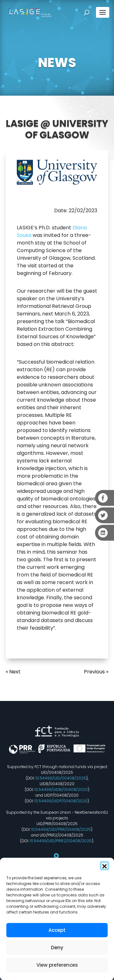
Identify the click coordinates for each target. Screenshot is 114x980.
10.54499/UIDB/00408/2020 (61, 789)
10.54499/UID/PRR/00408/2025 (61, 829)
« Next (13, 671)
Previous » (96, 671)
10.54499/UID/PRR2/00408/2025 (61, 840)
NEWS (57, 63)
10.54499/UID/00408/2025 (60, 778)
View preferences (57, 965)
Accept (57, 930)
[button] (104, 865)
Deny (57, 947)
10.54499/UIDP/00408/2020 (61, 801)
